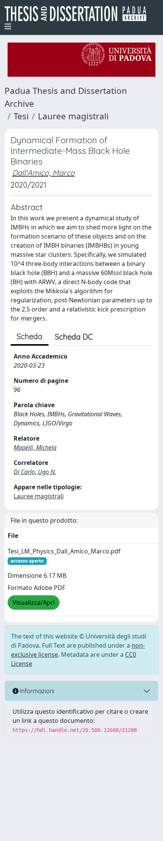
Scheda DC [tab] (74, 336)
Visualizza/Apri (34, 602)
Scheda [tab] (29, 336)
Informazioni (36, 691)
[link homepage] (78, 14)
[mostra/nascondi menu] (8, 26)
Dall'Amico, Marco (43, 172)
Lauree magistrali (73, 116)
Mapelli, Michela (35, 447)
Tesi (21, 116)
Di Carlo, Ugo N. (35, 472)
